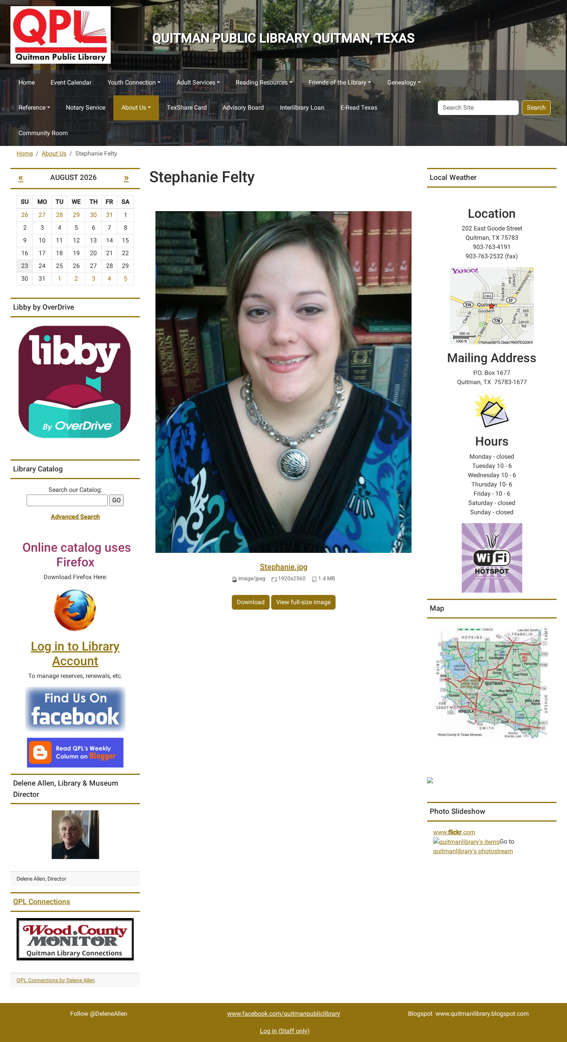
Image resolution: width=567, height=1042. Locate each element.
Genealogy (401, 82)
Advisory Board (243, 107)
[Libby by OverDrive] (75, 382)
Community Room (43, 133)
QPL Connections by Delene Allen (56, 980)
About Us (134, 107)
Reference (32, 107)
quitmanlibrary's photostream (473, 851)
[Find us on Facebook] (75, 709)
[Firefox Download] (75, 609)
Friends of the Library (337, 82)
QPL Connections (41, 901)
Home (27, 82)
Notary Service (85, 107)
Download (251, 602)
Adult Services (196, 82)
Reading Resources (262, 82)
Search (536, 107)
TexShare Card (187, 107)
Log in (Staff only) (285, 1031)
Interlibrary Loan (302, 107)
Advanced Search (75, 516)
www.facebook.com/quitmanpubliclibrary (283, 1013)
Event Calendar (71, 82)
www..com (454, 832)
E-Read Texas (359, 107)
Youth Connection (132, 82)
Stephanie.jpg (283, 566)
